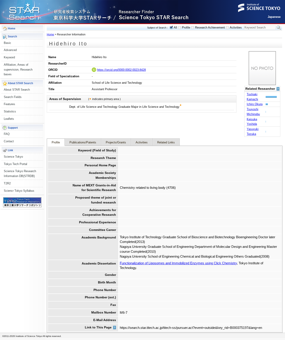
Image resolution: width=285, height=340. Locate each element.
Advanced (10, 50)
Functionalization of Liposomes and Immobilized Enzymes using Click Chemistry (178, 263)
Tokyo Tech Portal (15, 164)
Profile (186, 27)
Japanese (274, 16)
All (175, 27)
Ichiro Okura (255, 104)
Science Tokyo (13, 156)
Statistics (10, 111)
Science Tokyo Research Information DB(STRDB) (20, 173)
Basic (7, 43)
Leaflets (9, 118)
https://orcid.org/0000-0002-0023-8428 (121, 69)
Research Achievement (210, 27)
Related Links (166, 142)
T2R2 (7, 183)
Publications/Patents (82, 142)
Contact (9, 141)
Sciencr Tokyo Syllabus (19, 190)
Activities (236, 27)
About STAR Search (17, 89)
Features (9, 104)
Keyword (9, 57)
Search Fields (13, 97)
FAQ (7, 134)
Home (50, 34)
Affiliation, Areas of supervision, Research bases (18, 69)
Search (279, 27)
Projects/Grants (116, 142)
